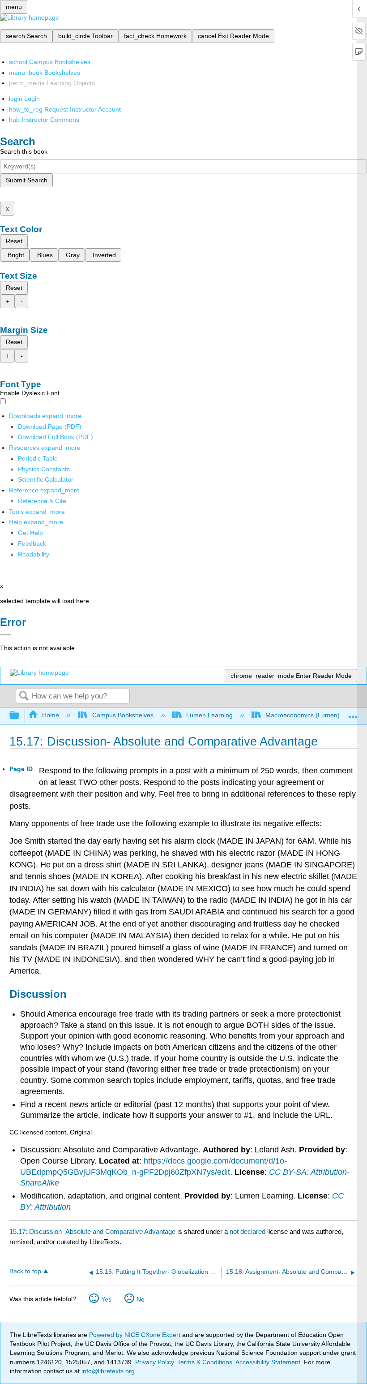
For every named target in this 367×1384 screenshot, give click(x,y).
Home (50, 715)
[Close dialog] (5, 634)
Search (24, 696)
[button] (32, 543)
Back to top (25, 1271)
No (141, 1299)
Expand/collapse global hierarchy (20, 715)
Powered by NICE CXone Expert (135, 1334)
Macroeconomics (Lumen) (302, 715)
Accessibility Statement (267, 1362)
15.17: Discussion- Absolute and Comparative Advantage (92, 1231)
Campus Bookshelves (122, 715)
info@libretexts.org (107, 1371)
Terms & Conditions (204, 1362)
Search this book (23, 151)
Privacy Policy (154, 1362)
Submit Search (26, 180)
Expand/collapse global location (353, 713)
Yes (106, 1299)
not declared (248, 1231)
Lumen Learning (209, 715)
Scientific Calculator (45, 479)
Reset (14, 241)
